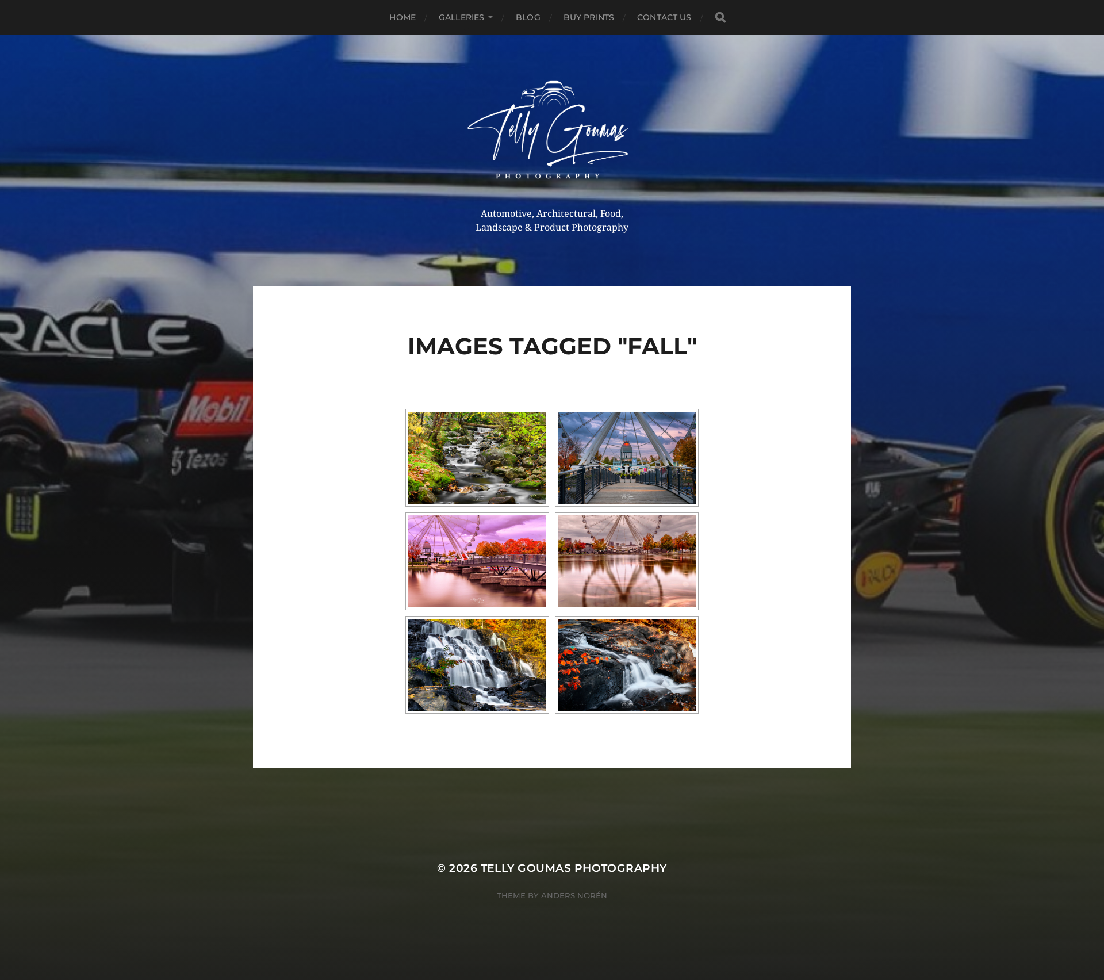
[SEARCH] (720, 17)
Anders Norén (574, 895)
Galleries (461, 17)
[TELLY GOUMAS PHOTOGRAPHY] (552, 134)
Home (402, 17)
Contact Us (664, 17)
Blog (528, 17)
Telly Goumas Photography (574, 868)
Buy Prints (589, 17)
